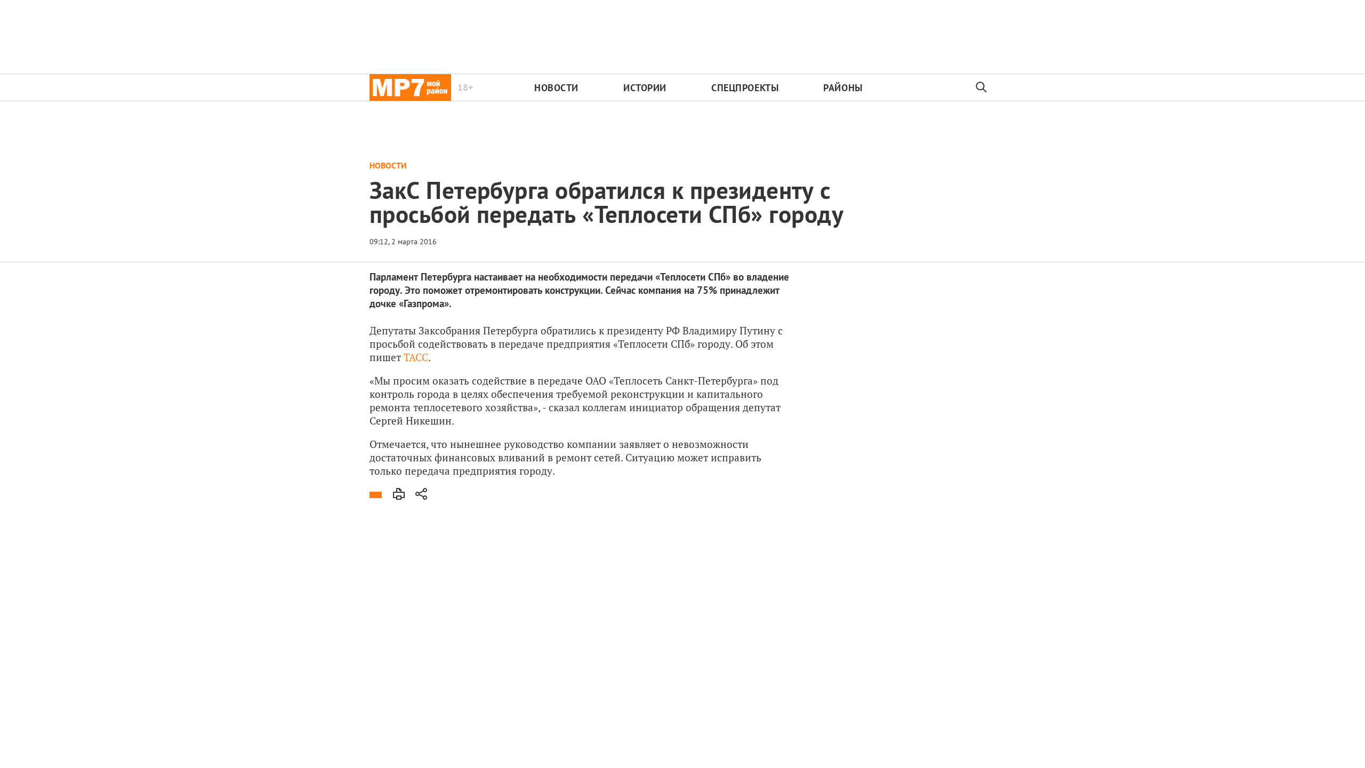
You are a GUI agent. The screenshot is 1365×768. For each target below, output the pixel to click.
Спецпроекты (744, 88)
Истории (645, 88)
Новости (556, 88)
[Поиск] (981, 87)
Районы (842, 88)
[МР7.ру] (410, 87)
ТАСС (416, 357)
